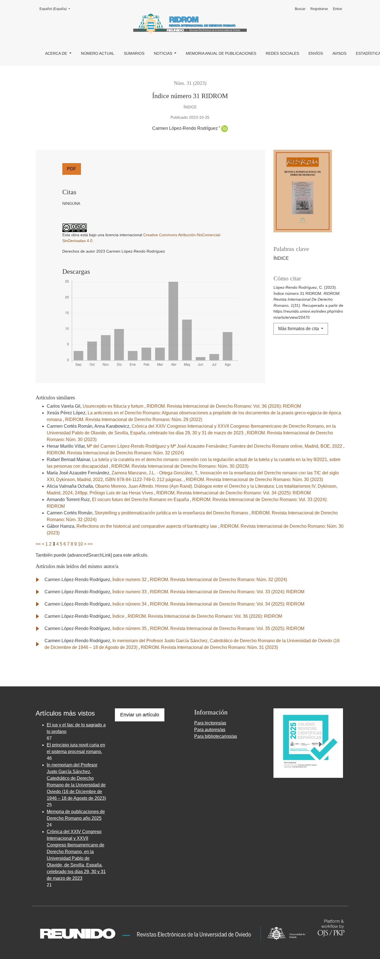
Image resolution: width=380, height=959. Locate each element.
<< (38, 544)
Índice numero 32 (130, 579)
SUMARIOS (134, 53)
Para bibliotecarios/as (215, 736)
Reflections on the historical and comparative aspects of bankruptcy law (147, 526)
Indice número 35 (130, 628)
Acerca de (56, 53)
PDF (71, 168)
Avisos (339, 53)
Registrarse (319, 9)
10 (80, 544)
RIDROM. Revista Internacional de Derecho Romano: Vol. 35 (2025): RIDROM (227, 628)
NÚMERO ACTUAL (97, 53)
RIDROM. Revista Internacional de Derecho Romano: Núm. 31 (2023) (209, 647)
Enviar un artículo (139, 715)
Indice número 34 (130, 604)
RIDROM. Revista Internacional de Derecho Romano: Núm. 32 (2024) (115, 452)
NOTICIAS (163, 53)
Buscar (300, 9)
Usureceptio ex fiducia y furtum (113, 406)
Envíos (316, 53)
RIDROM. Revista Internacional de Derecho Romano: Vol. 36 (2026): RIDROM (224, 406)
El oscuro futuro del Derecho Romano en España (141, 499)
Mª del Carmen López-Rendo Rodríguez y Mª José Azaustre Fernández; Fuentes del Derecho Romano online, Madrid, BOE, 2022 (215, 446)
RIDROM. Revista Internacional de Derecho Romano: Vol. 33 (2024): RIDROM (227, 591)
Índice (118, 616)
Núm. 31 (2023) (190, 83)
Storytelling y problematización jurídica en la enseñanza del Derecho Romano (172, 512)
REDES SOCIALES (282, 53)
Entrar (337, 9)
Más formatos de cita (299, 328)
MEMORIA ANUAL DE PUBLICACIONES (221, 53)
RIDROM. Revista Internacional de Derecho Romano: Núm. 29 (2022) (133, 419)
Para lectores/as (210, 723)
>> (90, 544)
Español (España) (56, 9)
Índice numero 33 (130, 591)
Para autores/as (209, 729)
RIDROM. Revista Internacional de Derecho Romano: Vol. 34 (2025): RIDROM (233, 492)
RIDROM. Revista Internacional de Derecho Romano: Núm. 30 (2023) (179, 466)
